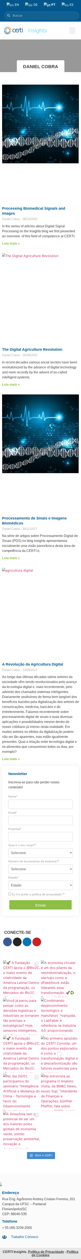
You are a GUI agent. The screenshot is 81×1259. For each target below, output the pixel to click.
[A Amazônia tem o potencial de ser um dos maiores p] (21, 1129)
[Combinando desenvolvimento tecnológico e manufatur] (59, 1016)
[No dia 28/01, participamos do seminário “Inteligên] (21, 1092)
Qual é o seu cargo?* (22, 845)
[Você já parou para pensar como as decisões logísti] (21, 1016)
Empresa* (14, 829)
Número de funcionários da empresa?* (33, 861)
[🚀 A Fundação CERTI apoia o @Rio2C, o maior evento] (21, 978)
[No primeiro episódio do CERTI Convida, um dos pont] (59, 1054)
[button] (72, 30)
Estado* (13, 877)
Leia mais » (11, 243)
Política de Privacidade (46, 1252)
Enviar (40, 905)
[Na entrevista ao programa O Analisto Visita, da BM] (59, 1092)
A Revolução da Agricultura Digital (32, 664)
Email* (12, 812)
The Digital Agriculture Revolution (32, 349)
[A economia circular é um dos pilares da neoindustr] (59, 978)
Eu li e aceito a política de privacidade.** (37, 894)
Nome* (12, 796)
